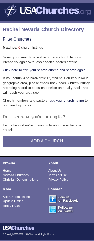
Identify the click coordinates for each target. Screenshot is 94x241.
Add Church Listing (16, 196)
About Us (54, 170)
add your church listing (67, 100)
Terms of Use (57, 175)
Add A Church (47, 141)
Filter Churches (17, 39)
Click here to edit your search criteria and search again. (44, 70)
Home (7, 170)
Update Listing (13, 201)
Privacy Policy (58, 179)
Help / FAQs (11, 205)
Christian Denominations (20, 179)
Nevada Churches (16, 175)
